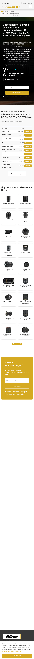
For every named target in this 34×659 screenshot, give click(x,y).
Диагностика (5, 131)
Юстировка (5, 157)
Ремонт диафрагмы (7, 146)
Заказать (28, 131)
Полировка (5, 143)
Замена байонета (7, 161)
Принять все (17, 655)
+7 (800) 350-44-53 (12, 7)
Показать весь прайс (17, 174)
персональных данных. (20, 98)
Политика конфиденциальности (11, 651)
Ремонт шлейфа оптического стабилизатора (6, 166)
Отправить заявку (17, 92)
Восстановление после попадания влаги (8, 150)
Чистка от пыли (6, 154)
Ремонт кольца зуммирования (6, 135)
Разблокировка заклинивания (6, 139)
